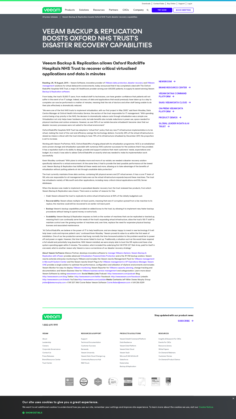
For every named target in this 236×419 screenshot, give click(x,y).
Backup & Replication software (56, 91)
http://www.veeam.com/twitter (87, 276)
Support (181, 3)
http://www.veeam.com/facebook (125, 276)
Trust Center (47, 363)
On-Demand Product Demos (169, 359)
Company (138, 10)
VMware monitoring (82, 267)
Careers (45, 345)
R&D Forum (85, 363)
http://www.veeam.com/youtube (92, 279)
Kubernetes (124, 363)
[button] (118, 413)
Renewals (84, 349)
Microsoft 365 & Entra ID (129, 356)
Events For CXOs (165, 342)
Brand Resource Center (51, 359)
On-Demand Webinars (167, 352)
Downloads (146, 3)
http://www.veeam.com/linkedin (56, 279)
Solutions (84, 10)
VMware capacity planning (121, 267)
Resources (99, 10)
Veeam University (87, 352)
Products (70, 10)
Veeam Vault (124, 352)
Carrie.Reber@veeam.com (118, 282)
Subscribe (184, 321)
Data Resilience (126, 342)
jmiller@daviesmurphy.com (54, 282)
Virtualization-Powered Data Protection (98, 256)
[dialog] (118, 407)
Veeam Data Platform (128, 345)
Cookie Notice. (206, 407)
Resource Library (165, 345)
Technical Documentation (91, 342)
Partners (113, 10)
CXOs (126, 10)
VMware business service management (100, 270)
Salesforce (124, 359)
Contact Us (46, 352)
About (44, 338)
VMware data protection (116, 82)
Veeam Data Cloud (127, 349)
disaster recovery (135, 82)
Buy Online (171, 3)
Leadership (46, 342)
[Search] (147, 10)
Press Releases (48, 356)
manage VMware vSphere (119, 253)
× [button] (233, 398)
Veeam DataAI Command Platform (133, 338)
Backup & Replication (128, 366)
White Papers (164, 349)
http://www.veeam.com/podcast (121, 273)
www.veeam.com (73, 273)
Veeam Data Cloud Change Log (93, 356)
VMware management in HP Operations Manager (125, 261)
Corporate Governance (51, 349)
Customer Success (88, 345)
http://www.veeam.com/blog (54, 276)
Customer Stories (165, 356)
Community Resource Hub (91, 359)
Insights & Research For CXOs (170, 338)
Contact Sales (158, 3)
